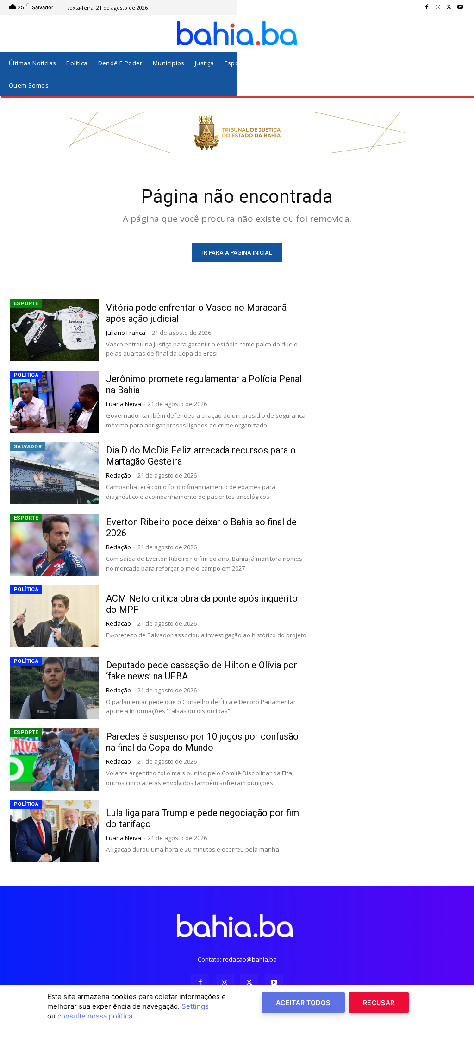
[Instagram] (437, 7)
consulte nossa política (94, 1016)
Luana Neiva (123, 404)
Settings (195, 1006)
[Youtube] (460, 7)
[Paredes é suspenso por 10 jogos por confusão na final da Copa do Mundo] (54, 759)
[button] (455, 74)
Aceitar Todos (303, 1002)
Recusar (378, 1002)
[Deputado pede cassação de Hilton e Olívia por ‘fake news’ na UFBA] (54, 688)
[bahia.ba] (237, 33)
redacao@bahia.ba (250, 959)
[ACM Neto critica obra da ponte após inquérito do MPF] (54, 616)
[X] (449, 7)
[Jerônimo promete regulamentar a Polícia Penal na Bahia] (54, 402)
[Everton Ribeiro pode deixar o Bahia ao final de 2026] (54, 545)
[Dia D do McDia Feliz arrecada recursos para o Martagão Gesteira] (54, 473)
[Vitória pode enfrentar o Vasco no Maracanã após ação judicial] (54, 330)
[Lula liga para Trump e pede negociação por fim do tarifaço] (54, 831)
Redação (118, 475)
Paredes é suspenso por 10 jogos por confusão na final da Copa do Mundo (202, 742)
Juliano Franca (125, 332)
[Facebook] (426, 7)
